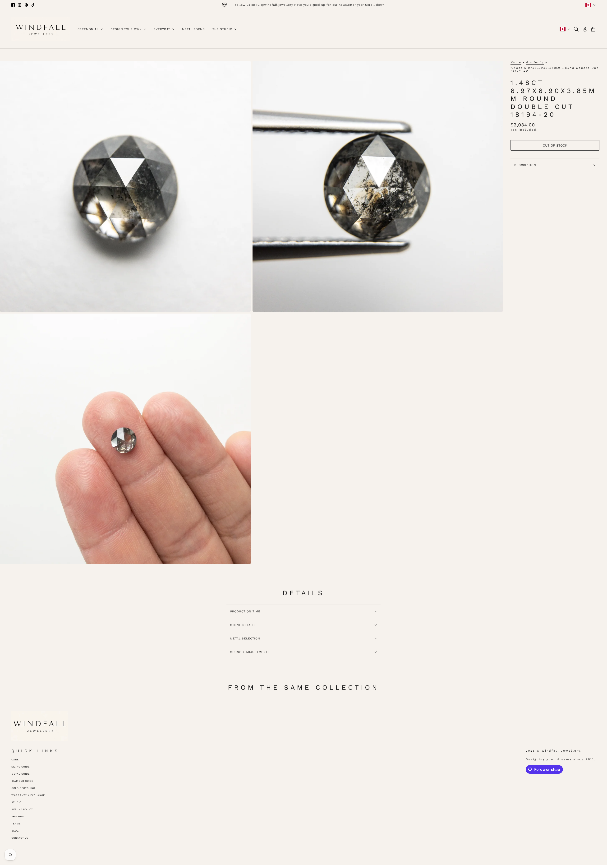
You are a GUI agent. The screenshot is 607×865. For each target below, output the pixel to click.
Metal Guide (20, 773)
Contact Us (19, 838)
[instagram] (19, 5)
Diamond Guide (22, 781)
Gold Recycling (23, 788)
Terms (16, 823)
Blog (15, 830)
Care (15, 759)
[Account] (584, 29)
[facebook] (13, 5)
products (535, 62)
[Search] (576, 29)
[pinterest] (26, 5)
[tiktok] (33, 5)
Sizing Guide (20, 766)
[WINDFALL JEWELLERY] (40, 29)
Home (515, 62)
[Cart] (593, 29)
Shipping (17, 816)
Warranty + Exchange (28, 795)
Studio (16, 802)
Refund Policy (22, 809)
